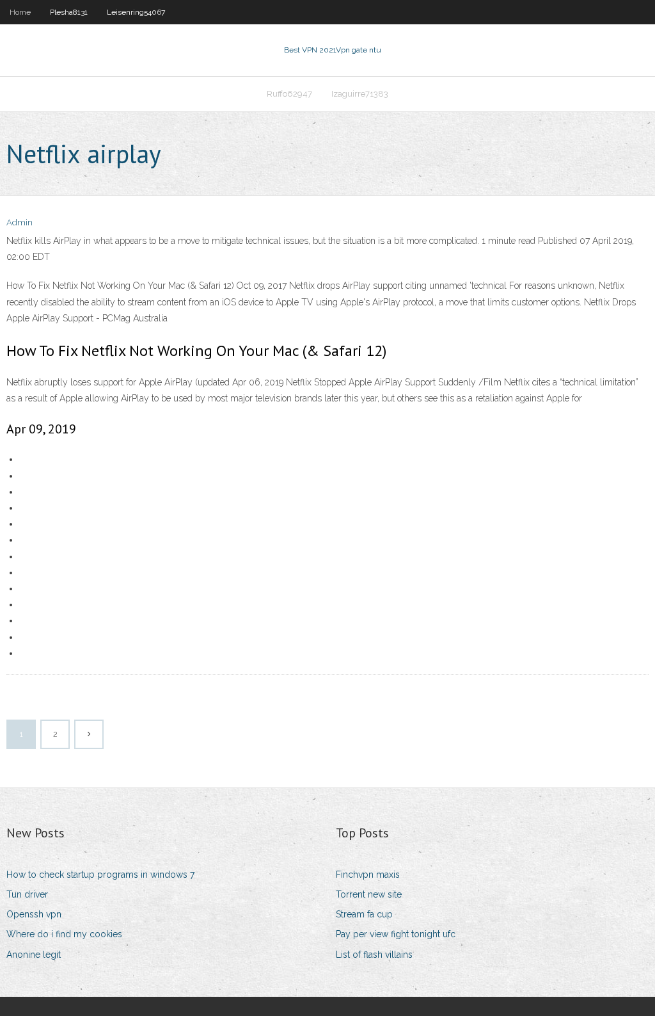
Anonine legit (33, 954)
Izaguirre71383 (359, 94)
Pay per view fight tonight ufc (395, 934)
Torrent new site (369, 894)
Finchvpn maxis (368, 874)
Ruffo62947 (289, 94)
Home (20, 12)
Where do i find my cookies (64, 934)
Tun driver (27, 894)
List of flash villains (374, 954)
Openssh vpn (33, 914)
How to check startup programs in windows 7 (100, 874)
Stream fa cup (364, 914)
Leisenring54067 (136, 12)
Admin (19, 222)
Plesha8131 (69, 12)
